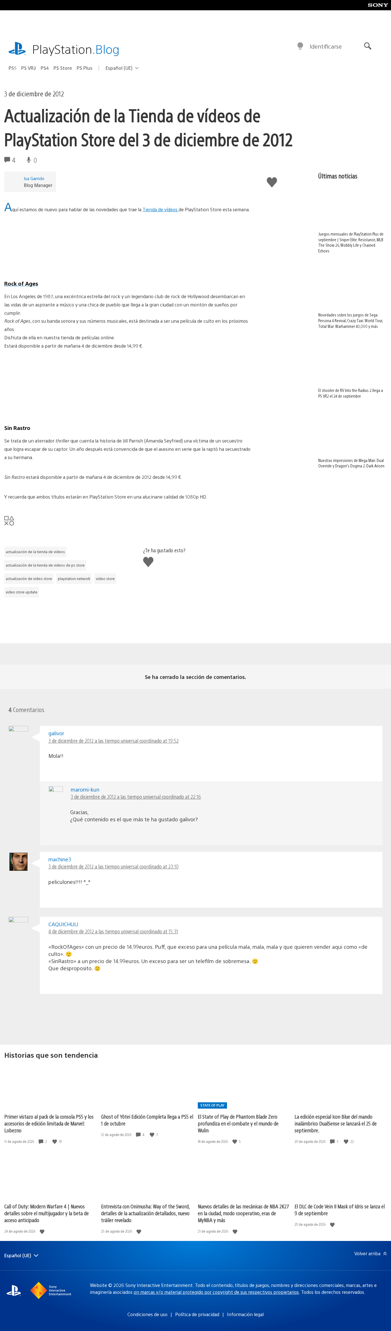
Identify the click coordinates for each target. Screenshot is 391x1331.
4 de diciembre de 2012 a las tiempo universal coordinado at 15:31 (113, 931)
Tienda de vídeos (161, 209)
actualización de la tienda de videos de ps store (45, 565)
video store (105, 578)
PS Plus (84, 68)
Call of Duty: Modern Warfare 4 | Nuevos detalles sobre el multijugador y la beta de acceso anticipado (46, 1213)
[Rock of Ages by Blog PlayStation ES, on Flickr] (127, 246)
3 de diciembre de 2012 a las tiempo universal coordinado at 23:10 (113, 866)
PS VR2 (28, 68)
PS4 (45, 68)
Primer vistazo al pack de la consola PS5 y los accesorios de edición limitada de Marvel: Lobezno (49, 1123)
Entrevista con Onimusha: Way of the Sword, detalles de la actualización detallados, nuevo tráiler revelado (145, 1213)
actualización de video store (29, 578)
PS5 (13, 68)
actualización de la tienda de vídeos (35, 551)
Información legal (245, 1314)
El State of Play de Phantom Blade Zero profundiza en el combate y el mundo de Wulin (238, 1123)
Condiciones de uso (147, 1314)
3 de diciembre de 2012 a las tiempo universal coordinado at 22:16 (136, 796)
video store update (21, 592)
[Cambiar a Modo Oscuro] (300, 46)
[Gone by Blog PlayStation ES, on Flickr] (127, 391)
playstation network (74, 578)
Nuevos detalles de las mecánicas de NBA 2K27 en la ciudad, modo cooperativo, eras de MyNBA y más (243, 1213)
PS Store (63, 68)
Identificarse (326, 46)
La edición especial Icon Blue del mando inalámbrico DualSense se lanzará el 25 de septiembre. (336, 1123)
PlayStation (76, 49)
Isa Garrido (34, 178)
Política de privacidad (197, 1314)
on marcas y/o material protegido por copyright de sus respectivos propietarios (216, 1292)
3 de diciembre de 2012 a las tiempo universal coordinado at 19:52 (113, 740)
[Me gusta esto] (55, 1141)
